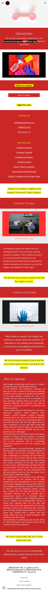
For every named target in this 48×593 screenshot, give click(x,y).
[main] (24, 38)
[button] (2, 3)
